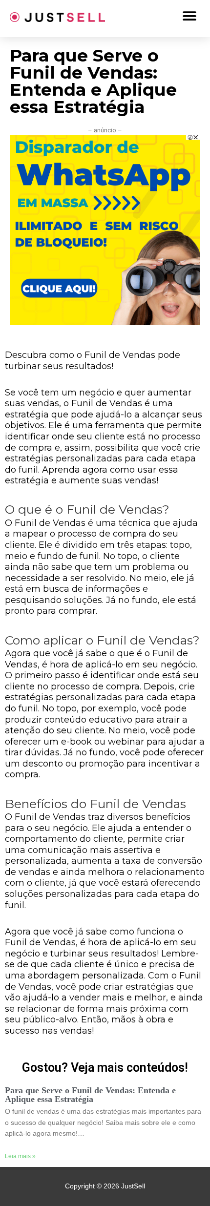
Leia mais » (20, 1156)
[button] (189, 16)
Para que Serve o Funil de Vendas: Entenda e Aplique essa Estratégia (90, 1094)
